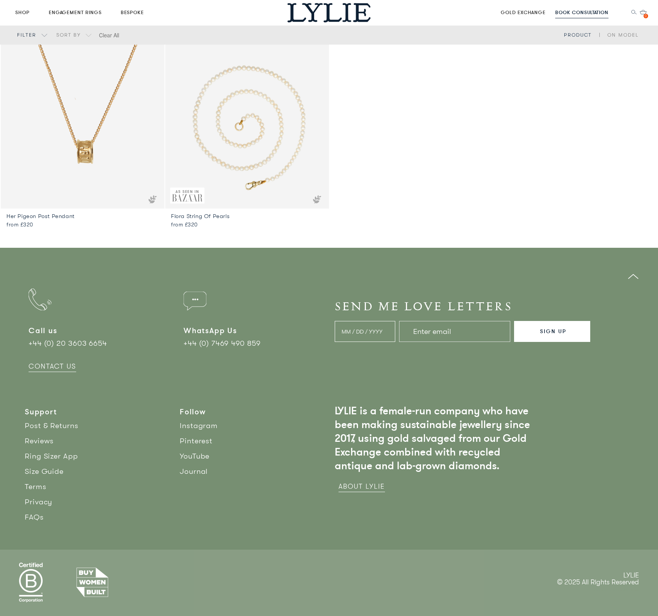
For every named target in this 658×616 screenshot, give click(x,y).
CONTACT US (52, 366)
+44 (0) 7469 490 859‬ (222, 343)
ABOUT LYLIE (362, 486)
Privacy (38, 501)
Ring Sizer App (51, 456)
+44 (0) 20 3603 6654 (68, 343)
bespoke (132, 12)
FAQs (34, 517)
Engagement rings (75, 12)
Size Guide (44, 471)
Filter (27, 35)
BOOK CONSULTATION (581, 12)
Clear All (109, 35)
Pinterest (196, 440)
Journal (194, 471)
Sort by (69, 35)
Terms (35, 486)
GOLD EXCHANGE (523, 12)
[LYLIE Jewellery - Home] (329, 12)
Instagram (199, 425)
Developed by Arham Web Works (616, 590)
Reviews (39, 440)
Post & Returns (51, 425)
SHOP (22, 12)
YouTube (194, 456)
